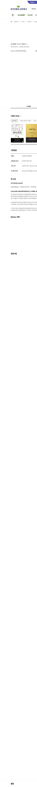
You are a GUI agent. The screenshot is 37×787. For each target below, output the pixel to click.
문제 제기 (14, 121)
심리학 (29, 21)
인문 (23, 21)
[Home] (11, 21)
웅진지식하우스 (14, 46)
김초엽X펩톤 (21, 15)
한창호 (23, 44)
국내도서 (16, 21)
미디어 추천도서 (14, 187)
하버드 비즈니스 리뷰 (25, 121)
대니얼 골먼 (13, 44)
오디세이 (29, 15)
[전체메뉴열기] (13, 15)
